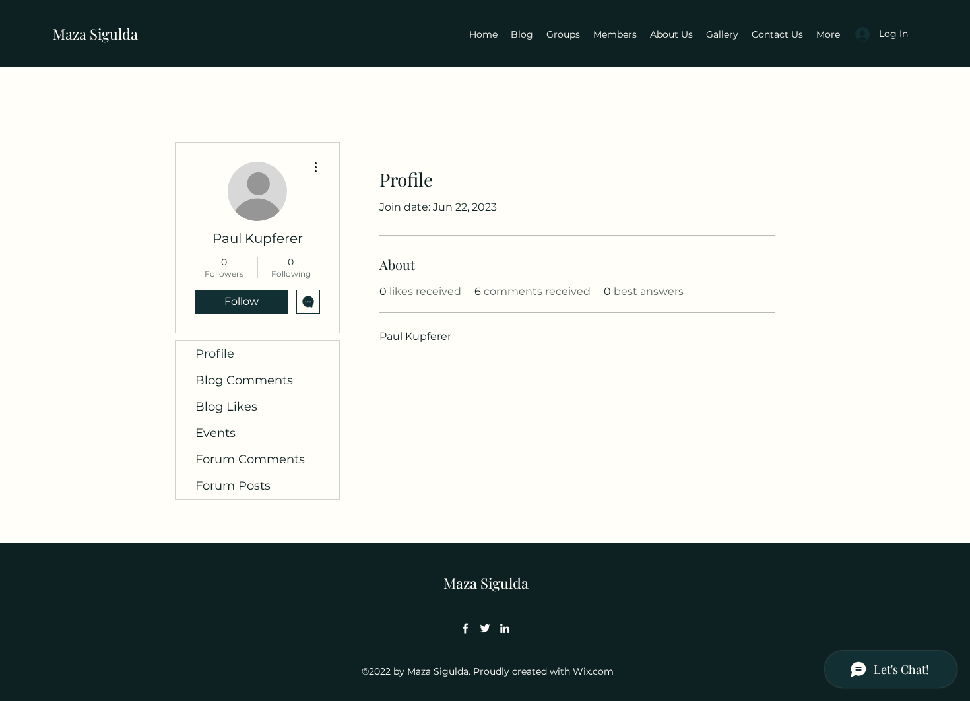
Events (215, 433)
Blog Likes (226, 406)
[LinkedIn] (504, 628)
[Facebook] (465, 628)
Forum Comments (250, 459)
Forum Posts (233, 486)
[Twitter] (485, 628)
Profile (214, 354)
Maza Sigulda (95, 34)
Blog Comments (244, 380)
